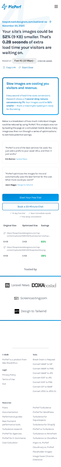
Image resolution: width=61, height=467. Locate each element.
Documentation (10, 412)
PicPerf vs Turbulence (43, 429)
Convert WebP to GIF (42, 364)
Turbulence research (12, 429)
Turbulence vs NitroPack (45, 433)
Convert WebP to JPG (43, 373)
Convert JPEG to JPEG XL (44, 391)
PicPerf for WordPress (43, 412)
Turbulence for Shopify (44, 424)
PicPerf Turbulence (42, 407)
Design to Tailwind (25, 185)
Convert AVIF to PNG (42, 382)
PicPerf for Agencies (12, 433)
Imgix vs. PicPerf (41, 442)
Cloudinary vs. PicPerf (43, 447)
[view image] (4, 233)
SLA (4, 383)
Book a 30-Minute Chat (30, 206)
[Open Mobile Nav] (56, 7)
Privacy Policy (9, 374)
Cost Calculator (9, 442)
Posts (5, 407)
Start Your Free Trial (30, 197)
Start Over (27, 67)
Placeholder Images (42, 451)
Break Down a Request (44, 359)
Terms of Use (8, 379)
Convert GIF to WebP (42, 386)
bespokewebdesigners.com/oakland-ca (24, 21)
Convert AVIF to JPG (42, 377)
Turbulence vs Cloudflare (45, 438)
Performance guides (12, 416)
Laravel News (22, 159)
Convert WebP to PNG (43, 368)
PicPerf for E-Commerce (14, 438)
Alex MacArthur (9, 363)
